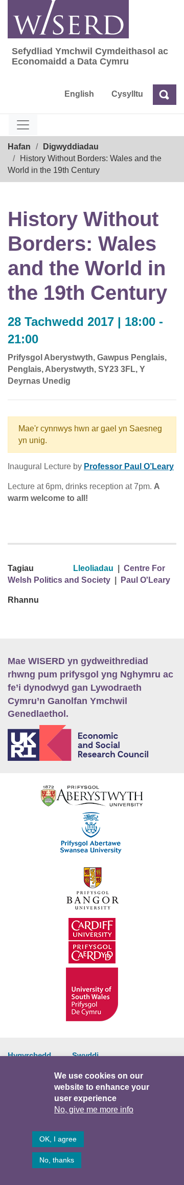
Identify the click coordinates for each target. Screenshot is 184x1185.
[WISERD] (68, 19)
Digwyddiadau (71, 146)
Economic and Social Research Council (92, 743)
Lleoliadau (93, 568)
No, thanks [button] (56, 1160)
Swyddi (85, 1055)
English (79, 94)
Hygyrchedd (29, 1055)
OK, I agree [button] (58, 1139)
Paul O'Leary (145, 580)
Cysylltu (127, 94)
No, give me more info (93, 1109)
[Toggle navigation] (23, 125)
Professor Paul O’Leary (129, 466)
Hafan (19, 146)
